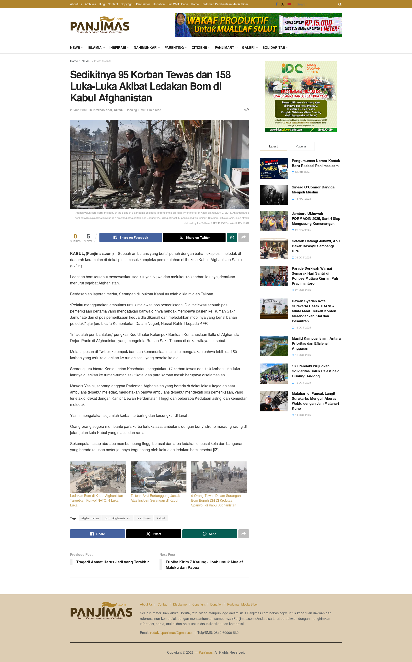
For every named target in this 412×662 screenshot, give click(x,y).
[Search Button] (339, 4)
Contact (113, 4)
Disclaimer (143, 4)
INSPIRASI (117, 47)
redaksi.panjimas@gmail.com (172, 632)
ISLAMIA (95, 47)
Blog (102, 4)
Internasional (102, 61)
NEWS (75, 47)
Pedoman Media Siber (242, 604)
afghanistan (90, 518)
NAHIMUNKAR (145, 47)
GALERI (248, 47)
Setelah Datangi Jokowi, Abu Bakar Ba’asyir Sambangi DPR (316, 245)
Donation (159, 4)
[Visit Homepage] (100, 25)
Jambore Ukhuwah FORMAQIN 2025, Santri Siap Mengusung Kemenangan (316, 218)
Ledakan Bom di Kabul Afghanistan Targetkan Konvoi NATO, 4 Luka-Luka (96, 500)
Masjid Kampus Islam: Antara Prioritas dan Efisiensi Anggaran (316, 343)
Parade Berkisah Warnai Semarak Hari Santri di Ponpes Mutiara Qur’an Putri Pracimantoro (316, 276)
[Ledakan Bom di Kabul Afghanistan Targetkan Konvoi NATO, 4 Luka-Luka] (98, 477)
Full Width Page (178, 4)
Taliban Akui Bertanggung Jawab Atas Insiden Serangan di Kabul (155, 498)
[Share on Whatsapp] (232, 237)
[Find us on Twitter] (282, 4)
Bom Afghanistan (117, 518)
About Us (76, 4)
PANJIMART (224, 47)
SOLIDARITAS (274, 47)
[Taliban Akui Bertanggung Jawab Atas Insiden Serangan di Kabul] (158, 477)
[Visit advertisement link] (258, 25)
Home (195, 4)
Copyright (127, 4)
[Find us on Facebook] (277, 4)
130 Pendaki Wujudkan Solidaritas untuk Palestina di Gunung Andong (316, 371)
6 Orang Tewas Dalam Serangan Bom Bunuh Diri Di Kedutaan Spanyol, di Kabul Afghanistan (216, 500)
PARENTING (174, 47)
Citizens (199, 47)
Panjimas (206, 652)
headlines (143, 518)
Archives (90, 4)
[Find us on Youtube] (289, 4)
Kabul (160, 518)
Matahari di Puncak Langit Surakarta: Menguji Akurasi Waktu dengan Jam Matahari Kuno (315, 401)
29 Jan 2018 (78, 109)
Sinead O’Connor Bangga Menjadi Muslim (313, 189)
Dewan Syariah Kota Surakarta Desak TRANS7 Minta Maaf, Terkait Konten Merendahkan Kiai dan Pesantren (314, 310)
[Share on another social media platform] (243, 237)
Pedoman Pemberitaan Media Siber (225, 4)
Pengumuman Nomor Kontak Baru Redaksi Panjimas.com (316, 163)
